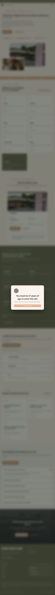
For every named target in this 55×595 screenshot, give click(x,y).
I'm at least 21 (27, 306)
